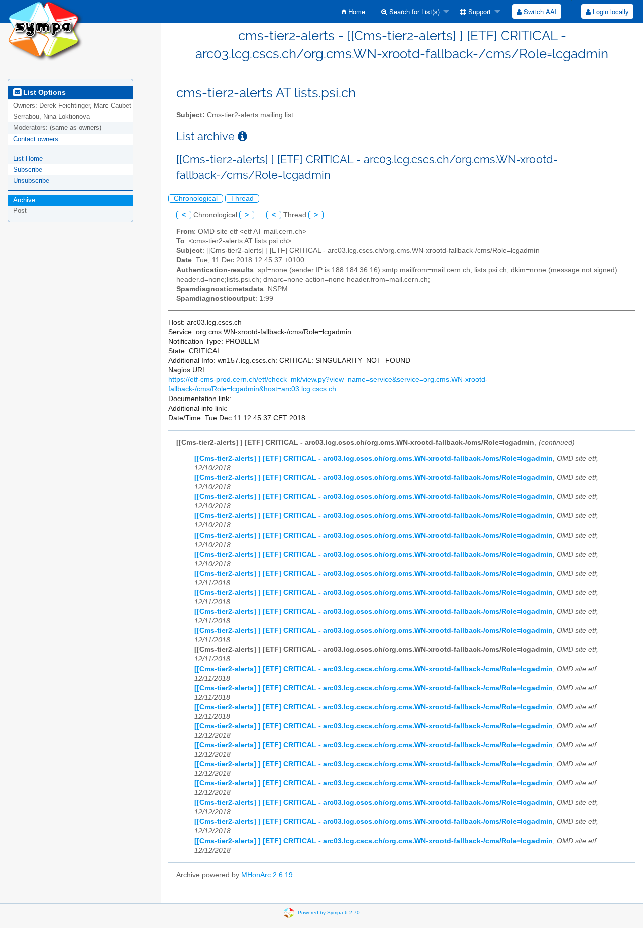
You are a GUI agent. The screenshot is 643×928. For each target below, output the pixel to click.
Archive (24, 200)
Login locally (610, 11)
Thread (242, 198)
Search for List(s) (413, 11)
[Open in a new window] (242, 136)
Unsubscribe (31, 180)
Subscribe (27, 169)
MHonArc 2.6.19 (267, 875)
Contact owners (35, 139)
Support (478, 11)
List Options (43, 92)
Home (355, 11)
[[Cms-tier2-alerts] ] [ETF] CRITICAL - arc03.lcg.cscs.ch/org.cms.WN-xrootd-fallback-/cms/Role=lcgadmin (373, 458)
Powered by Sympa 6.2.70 (329, 912)
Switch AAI (539, 11)
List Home (28, 158)
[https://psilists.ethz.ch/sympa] (45, 30)
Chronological (196, 198)
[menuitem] (353, 11)
